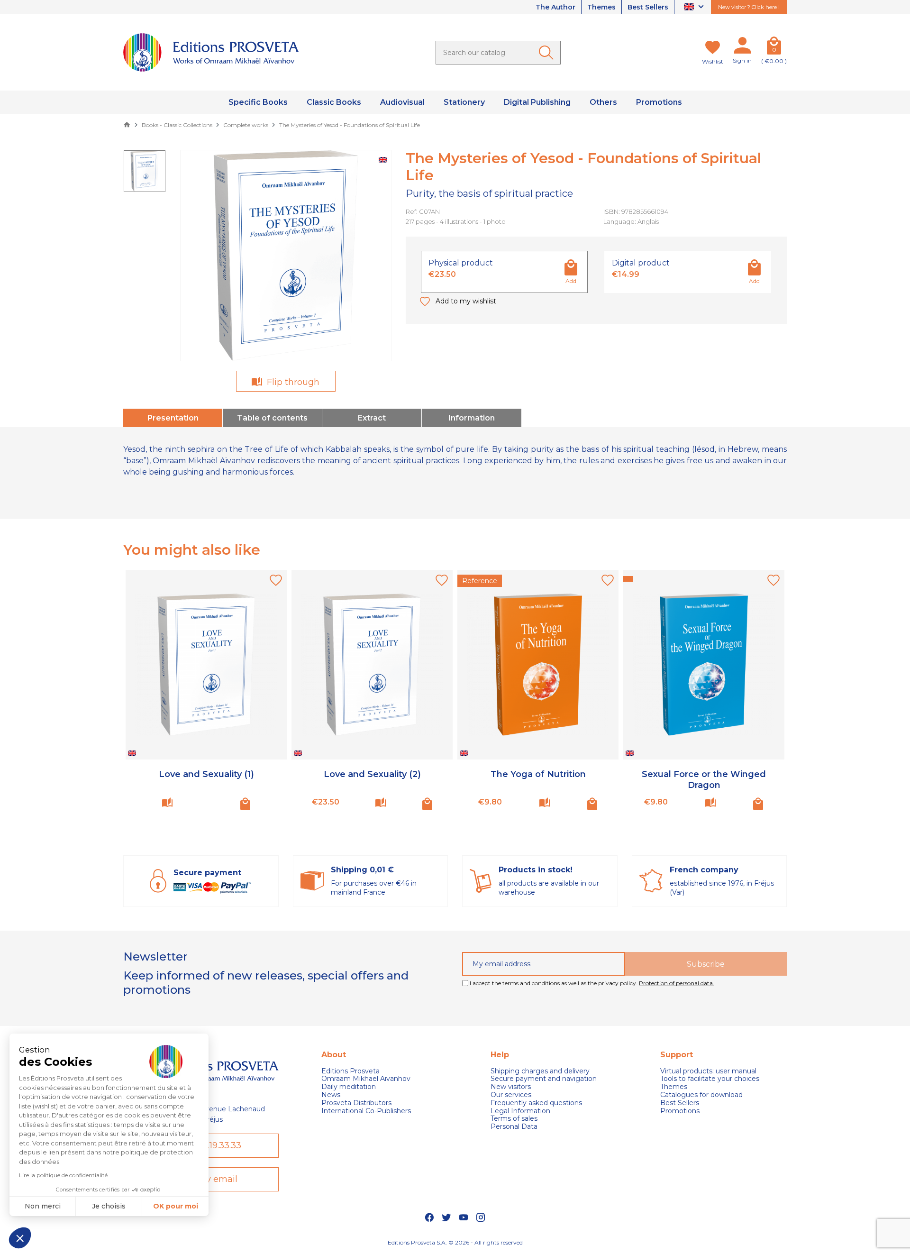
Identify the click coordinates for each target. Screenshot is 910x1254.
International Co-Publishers (366, 1111)
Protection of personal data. (676, 983)
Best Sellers (648, 7)
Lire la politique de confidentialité (63, 1175)
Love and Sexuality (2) (372, 774)
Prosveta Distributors (356, 1103)
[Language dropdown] (695, 7)
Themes (601, 7)
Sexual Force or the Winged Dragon (704, 779)
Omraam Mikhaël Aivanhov (365, 1079)
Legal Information (520, 1111)
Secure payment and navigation (544, 1079)
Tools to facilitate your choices (709, 1079)
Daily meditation (348, 1087)
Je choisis (109, 1206)
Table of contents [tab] (272, 417)
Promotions (680, 1111)
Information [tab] (471, 417)
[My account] (742, 47)
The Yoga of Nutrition (538, 774)
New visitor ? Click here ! (749, 7)
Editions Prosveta (350, 1071)
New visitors (511, 1087)
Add (570, 280)
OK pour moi (175, 1206)
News (330, 1095)
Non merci (43, 1206)
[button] (20, 1238)
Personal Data (514, 1127)
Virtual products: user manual (708, 1071)
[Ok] (548, 53)
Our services (511, 1095)
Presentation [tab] (173, 417)
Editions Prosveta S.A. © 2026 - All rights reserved (455, 1242)
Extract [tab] (372, 417)
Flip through (291, 382)
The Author (555, 7)
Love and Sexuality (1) (206, 774)
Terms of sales (514, 1119)
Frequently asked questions (536, 1103)
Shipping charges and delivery (540, 1071)
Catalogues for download (701, 1095)
